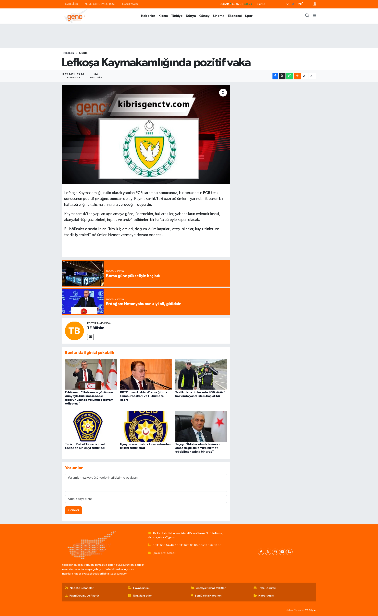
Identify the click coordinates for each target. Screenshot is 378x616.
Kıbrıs (163, 15)
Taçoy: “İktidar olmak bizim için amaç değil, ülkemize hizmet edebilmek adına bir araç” (198, 448)
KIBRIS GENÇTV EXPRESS (100, 4)
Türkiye (177, 15)
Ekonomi (235, 15)
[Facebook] (261, 552)
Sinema (218, 15)
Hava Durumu (141, 588)
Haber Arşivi (266, 595)
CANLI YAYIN (130, 4)
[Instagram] (275, 552)
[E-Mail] (90, 337)
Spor (249, 15)
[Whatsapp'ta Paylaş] (289, 76)
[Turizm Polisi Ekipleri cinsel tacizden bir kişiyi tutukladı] (91, 426)
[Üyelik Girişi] (313, 4)
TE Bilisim (95, 328)
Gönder (73, 510)
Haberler (148, 15)
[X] (268, 552)
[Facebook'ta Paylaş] (275, 76)
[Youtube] (282, 552)
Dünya (191, 15)
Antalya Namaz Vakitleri (211, 588)
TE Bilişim (310, 610)
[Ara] (307, 15)
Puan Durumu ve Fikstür (84, 595)
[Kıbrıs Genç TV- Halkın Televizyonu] (76, 16)
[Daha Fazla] (297, 76)
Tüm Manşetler (142, 595)
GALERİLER (71, 4)
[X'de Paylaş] (282, 76)
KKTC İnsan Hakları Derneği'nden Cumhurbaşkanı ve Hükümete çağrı (144, 396)
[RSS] (289, 552)
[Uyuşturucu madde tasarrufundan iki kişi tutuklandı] (146, 426)
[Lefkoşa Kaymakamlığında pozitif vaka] (146, 134)
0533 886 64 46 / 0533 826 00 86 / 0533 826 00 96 (187, 545)
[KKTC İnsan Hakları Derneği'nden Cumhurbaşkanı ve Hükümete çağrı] (146, 374)
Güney (204, 15)
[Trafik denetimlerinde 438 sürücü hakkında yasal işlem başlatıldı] (201, 374)
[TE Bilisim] (74, 330)
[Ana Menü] (314, 15)
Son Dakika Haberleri (208, 595)
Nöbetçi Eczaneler (82, 588)
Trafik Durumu (267, 588)
